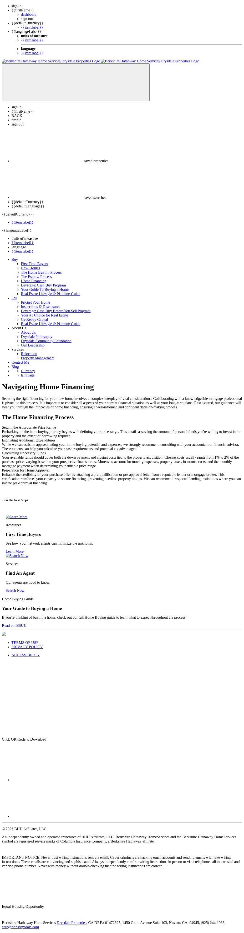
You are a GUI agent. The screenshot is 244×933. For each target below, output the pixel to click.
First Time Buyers (34, 264)
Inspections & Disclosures (40, 307)
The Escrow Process (36, 277)
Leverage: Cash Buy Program (43, 285)
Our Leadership (33, 345)
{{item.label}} (32, 27)
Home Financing (33, 281)
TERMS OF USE (25, 643)
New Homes (30, 268)
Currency (28, 371)
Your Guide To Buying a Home (45, 289)
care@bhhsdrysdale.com (20, 927)
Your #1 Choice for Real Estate (44, 315)
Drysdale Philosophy (36, 337)
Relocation (29, 354)
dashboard (28, 14)
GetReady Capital (34, 319)
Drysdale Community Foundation (46, 341)
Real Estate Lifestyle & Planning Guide (50, 294)
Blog (15, 367)
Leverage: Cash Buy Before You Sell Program (56, 311)
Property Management (37, 358)
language (28, 375)
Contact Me (20, 362)
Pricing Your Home (35, 302)
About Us (28, 332)
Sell (14, 298)
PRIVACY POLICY (27, 647)
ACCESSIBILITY (25, 655)
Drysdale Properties (71, 923)
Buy (14, 259)
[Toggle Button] (76, 82)
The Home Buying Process (41, 272)
